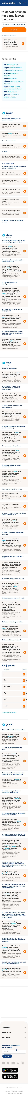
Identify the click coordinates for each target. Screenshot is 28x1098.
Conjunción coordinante (15, 70)
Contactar (7, 1091)
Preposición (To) (12, 65)
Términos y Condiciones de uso (15, 1093)
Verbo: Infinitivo (16, 67)
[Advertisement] (14, 1003)
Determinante (12, 78)
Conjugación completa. (9, 712)
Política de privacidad (17, 1091)
